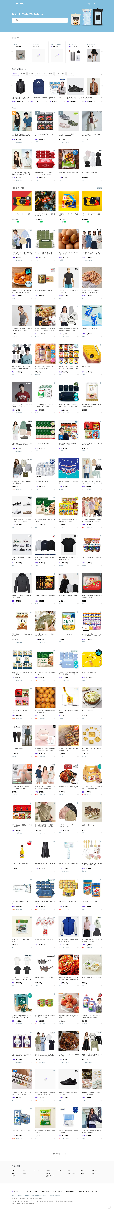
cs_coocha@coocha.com (46, 1201)
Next (102, 52)
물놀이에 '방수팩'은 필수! (26, 14)
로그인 (88, 4)
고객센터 (34, 1191)
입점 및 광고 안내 (92, 1191)
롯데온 (50, 74)
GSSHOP (48, 1171)
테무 (69, 1171)
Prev (12, 52)
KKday (92, 1173)
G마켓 (57, 74)
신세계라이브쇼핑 (50, 1176)
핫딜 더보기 (56, 1154)
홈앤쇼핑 (48, 1173)
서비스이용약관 (45, 1191)
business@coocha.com (66, 1201)
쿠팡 (63, 74)
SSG (44, 74)
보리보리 (82, 1173)
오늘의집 (23, 74)
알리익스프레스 (72, 1173)
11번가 (38, 74)
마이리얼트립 (94, 1171)
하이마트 (59, 1171)
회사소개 (26, 1191)
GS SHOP (70, 74)
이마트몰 (31, 74)
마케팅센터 (81, 1191)
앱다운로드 (17, 1191)
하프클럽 (15, 74)
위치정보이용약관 (57, 1191)
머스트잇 (36, 1171)
